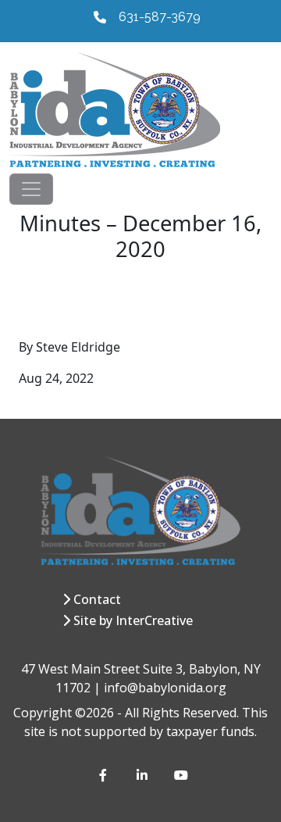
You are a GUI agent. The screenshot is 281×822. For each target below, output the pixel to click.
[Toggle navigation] (31, 189)
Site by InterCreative (133, 620)
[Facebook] (105, 775)
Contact (97, 599)
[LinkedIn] (143, 775)
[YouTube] (180, 775)
